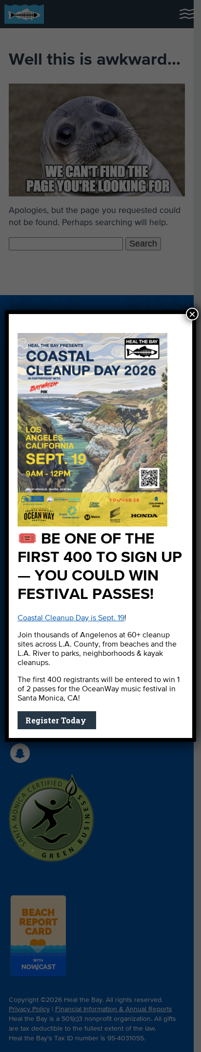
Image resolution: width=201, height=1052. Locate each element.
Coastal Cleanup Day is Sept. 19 (71, 618)
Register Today (56, 720)
